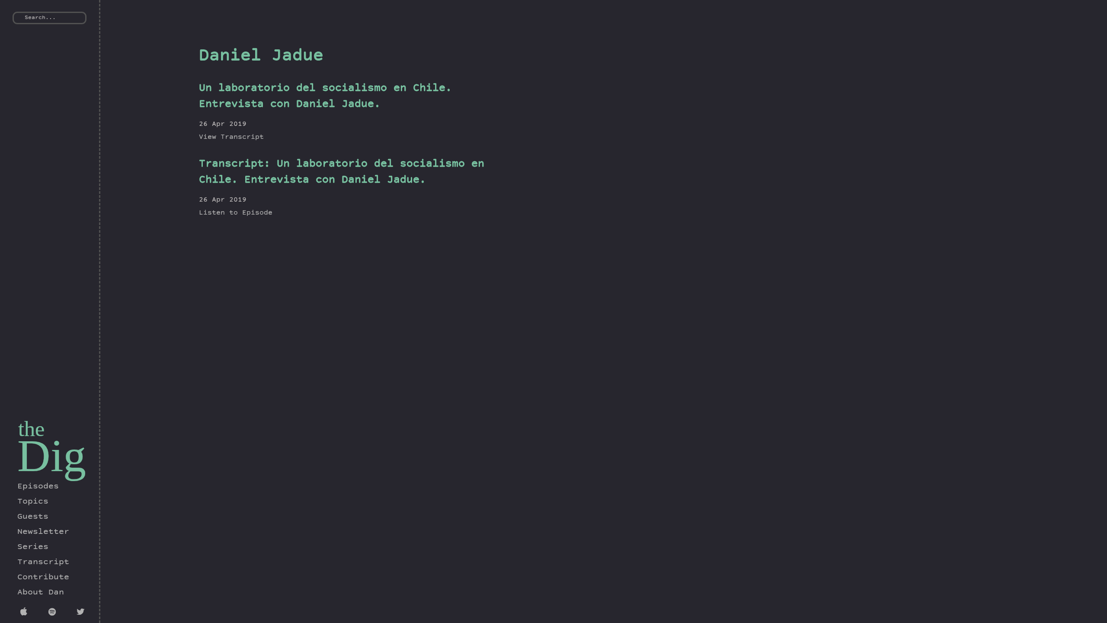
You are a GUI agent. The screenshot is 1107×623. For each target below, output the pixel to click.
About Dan (40, 592)
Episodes (38, 486)
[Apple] (25, 613)
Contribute (43, 577)
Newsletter (43, 532)
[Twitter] (82, 613)
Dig (51, 455)
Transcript (43, 562)
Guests (32, 517)
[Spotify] (53, 613)
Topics (32, 502)
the (31, 429)
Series (32, 547)
